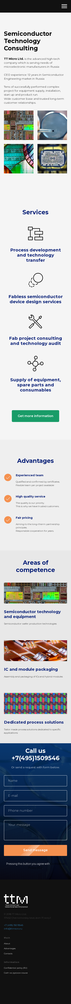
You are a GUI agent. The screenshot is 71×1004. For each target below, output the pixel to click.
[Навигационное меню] (64, 6)
